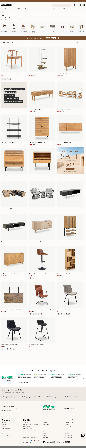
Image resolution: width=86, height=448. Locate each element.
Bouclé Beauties (67, 428)
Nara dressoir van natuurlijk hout (64, 142)
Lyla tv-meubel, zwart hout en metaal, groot (10, 241)
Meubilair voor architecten (28, 426)
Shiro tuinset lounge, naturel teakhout (65, 109)
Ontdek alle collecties (68, 422)
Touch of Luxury (67, 426)
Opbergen (45, 437)
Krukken (45, 431)
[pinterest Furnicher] (30, 442)
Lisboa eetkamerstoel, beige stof (64, 309)
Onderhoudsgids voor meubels (8, 432)
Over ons (4, 422)
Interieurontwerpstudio (27, 433)
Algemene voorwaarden (7, 440)
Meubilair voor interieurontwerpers (30, 424)
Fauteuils (45, 428)
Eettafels (45, 426)
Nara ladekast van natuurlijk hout (8, 175)
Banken (44, 433)
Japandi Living (67, 431)
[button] (76, 5)
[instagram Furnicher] (27, 442)
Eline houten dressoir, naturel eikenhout (9, 273)
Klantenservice (5, 424)
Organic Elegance (68, 435)
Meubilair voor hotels (27, 428)
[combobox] (61, 5)
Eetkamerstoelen (46, 424)
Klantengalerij (5, 433)
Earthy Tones (66, 424)
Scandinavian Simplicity (69, 430)
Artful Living (66, 433)
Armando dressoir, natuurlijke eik (36, 241)
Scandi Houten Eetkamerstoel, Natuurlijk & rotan (11, 74)
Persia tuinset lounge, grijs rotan (8, 208)
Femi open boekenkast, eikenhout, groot (65, 273)
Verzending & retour (6, 428)
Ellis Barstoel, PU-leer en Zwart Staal (36, 344)
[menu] (43, 9)
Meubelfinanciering (6, 430)
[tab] (43, 9)
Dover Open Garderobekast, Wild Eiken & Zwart (39, 74)
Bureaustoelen (46, 430)
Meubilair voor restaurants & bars (30, 430)
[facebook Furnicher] (24, 442)
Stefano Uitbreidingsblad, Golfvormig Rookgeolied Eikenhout (14, 309)
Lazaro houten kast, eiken (62, 74)
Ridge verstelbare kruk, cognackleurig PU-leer (38, 273)
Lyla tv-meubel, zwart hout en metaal (64, 208)
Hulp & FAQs (4, 426)
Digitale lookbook (6, 435)
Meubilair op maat (26, 432)
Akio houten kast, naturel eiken (63, 241)
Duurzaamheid (26, 435)
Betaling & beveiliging (6, 443)
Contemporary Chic (68, 437)
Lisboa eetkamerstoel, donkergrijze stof (9, 344)
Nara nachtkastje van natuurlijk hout (36, 175)
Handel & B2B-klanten (27, 422)
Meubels (45, 422)
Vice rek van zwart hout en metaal (8, 142)
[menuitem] (2, 9)
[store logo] (6, 5)
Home (1, 11)
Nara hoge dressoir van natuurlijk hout (37, 142)
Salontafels (45, 435)
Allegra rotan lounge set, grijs (35, 208)
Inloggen (81, 5)
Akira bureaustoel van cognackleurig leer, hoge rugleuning (41, 309)
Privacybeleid (5, 442)
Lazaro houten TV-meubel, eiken (35, 109)
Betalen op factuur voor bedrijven (30, 437)
